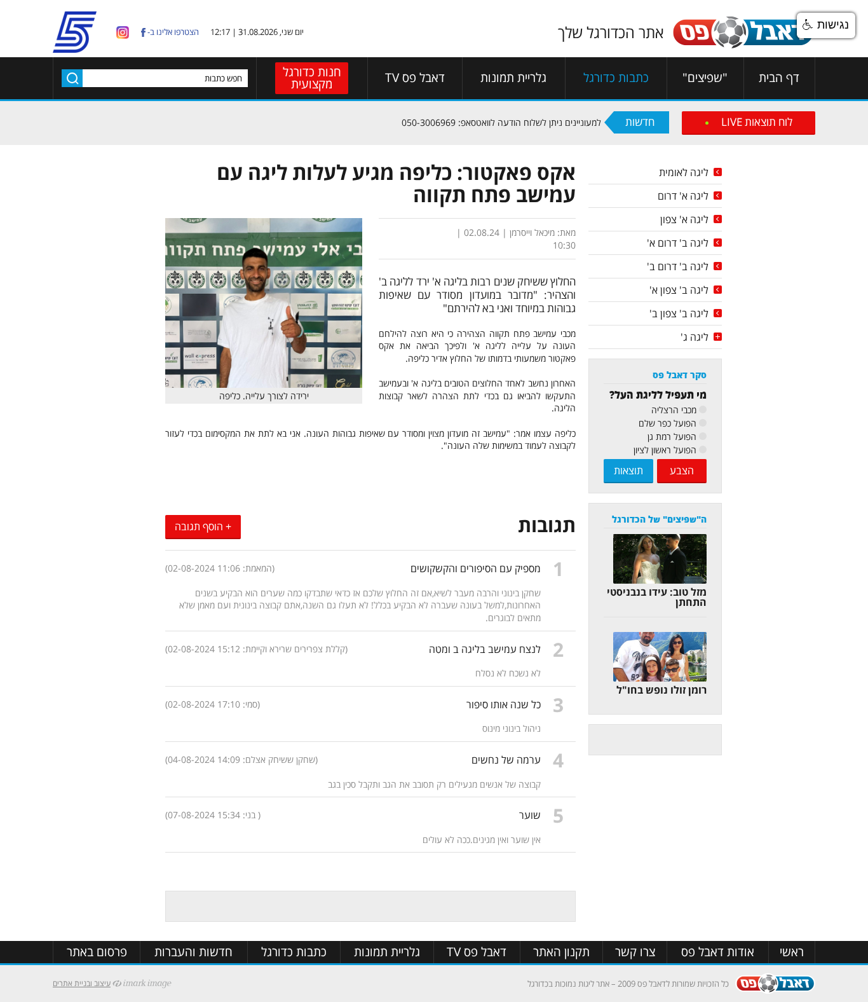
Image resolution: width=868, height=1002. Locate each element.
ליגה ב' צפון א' (679, 290)
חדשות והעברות (193, 952)
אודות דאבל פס (717, 952)
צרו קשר (635, 952)
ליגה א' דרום (683, 196)
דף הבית (779, 78)
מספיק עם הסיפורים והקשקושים (475, 568)
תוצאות (628, 470)
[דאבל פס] (742, 46)
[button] (826, 25)
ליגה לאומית (684, 172)
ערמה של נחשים (506, 760)
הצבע (682, 470)
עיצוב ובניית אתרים (82, 983)
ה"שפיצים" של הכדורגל (659, 519)
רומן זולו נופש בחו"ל (661, 690)
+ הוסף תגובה (203, 526)
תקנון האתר (561, 952)
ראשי (792, 952)
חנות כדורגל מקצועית (312, 78)
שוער (530, 815)
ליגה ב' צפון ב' (679, 313)
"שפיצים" (705, 78)
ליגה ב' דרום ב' (678, 266)
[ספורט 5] (75, 47)
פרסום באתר (97, 952)
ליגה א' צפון (684, 219)
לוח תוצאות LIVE (756, 121)
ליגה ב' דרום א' (678, 243)
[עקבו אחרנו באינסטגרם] (122, 31)
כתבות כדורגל (616, 78)
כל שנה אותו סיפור (503, 704)
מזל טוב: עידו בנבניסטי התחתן (657, 597)
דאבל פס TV (415, 78)
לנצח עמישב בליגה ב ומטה (485, 649)
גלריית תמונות (513, 78)
